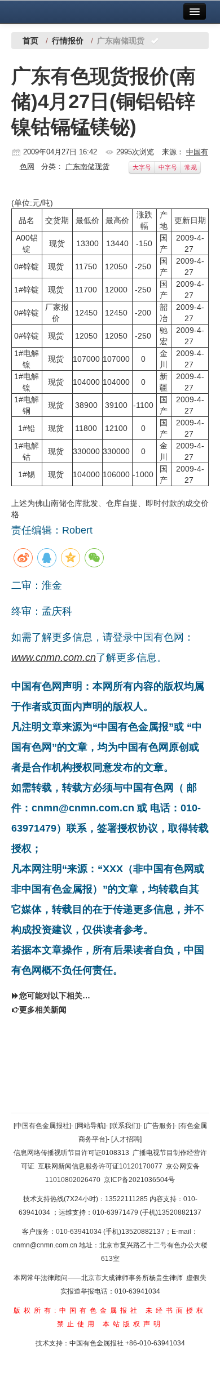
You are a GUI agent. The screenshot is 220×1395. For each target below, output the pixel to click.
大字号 (142, 167)
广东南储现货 (87, 166)
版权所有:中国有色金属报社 (77, 1310)
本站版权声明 (133, 1324)
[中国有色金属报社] (42, 1126)
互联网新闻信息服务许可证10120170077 (100, 1166)
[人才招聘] (126, 1139)
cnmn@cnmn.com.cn (46, 1245)
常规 (190, 167)
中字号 (168, 167)
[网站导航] (90, 1126)
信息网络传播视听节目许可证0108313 (71, 1153)
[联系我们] (124, 1126)
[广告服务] (159, 1126)
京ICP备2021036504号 (139, 1180)
